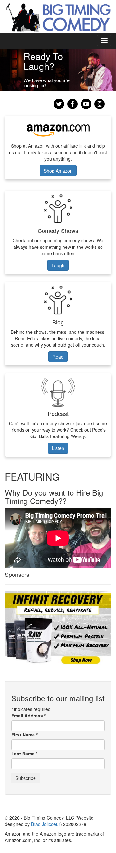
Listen (58, 448)
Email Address (28, 715)
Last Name (24, 753)
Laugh (58, 265)
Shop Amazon (58, 170)
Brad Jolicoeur (45, 824)
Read (58, 356)
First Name (24, 734)
